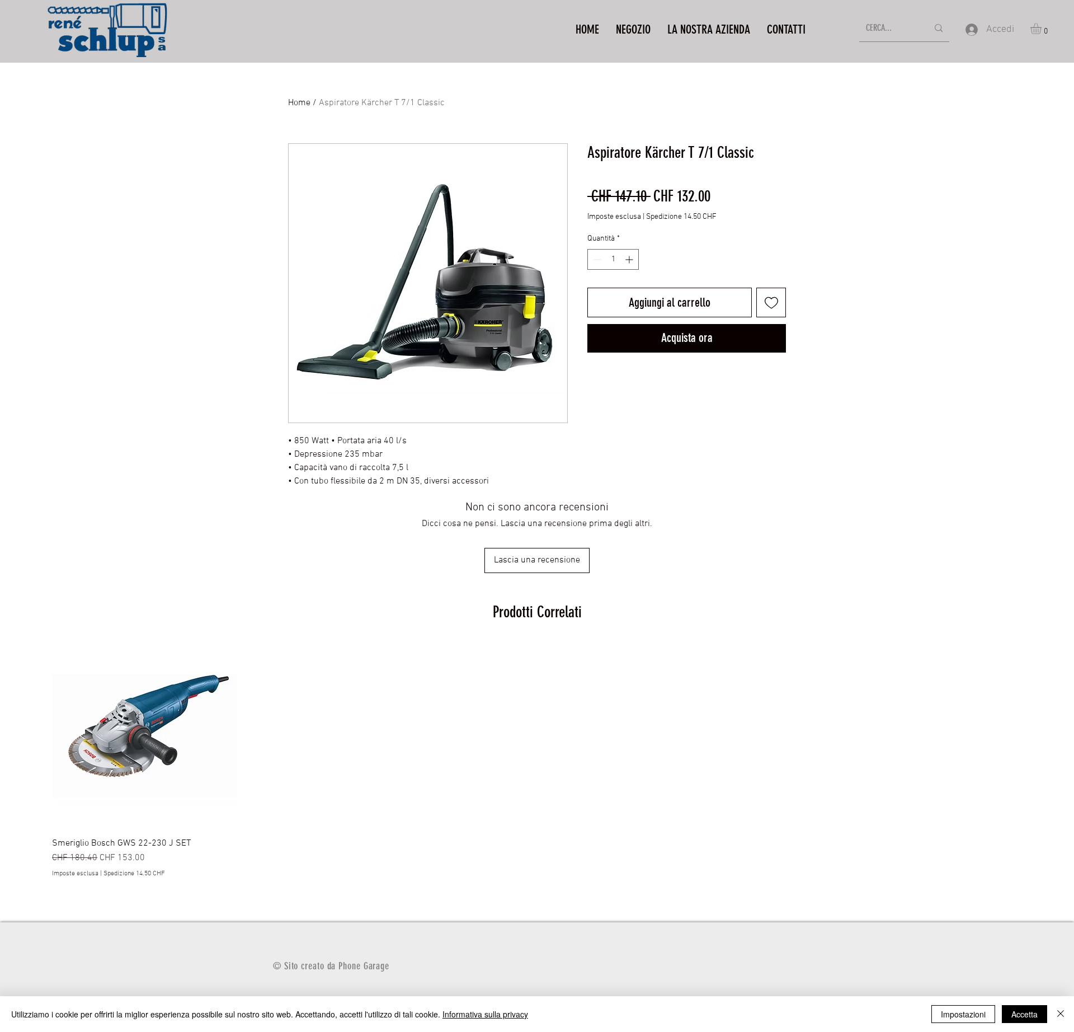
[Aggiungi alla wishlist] (771, 302)
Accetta (1024, 1014)
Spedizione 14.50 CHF (681, 217)
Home (299, 103)
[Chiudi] (1060, 1014)
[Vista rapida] (144, 736)
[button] (1042, 28)
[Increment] (630, 259)
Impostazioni (963, 1014)
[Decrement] (596, 259)
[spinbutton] (613, 259)
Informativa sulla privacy (485, 1014)
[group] (537, 761)
